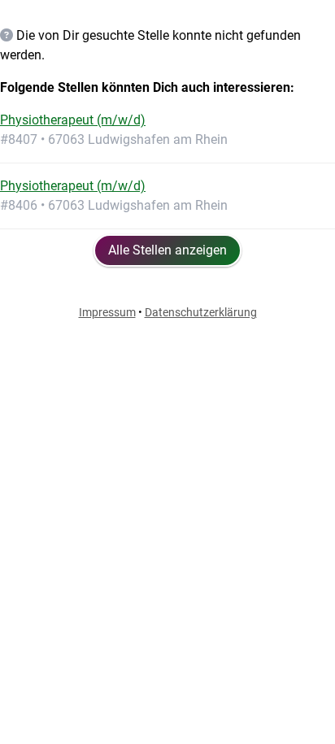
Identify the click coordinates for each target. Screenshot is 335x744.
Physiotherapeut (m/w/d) (73, 120)
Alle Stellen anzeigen (167, 250)
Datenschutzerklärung (201, 312)
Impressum (107, 312)
